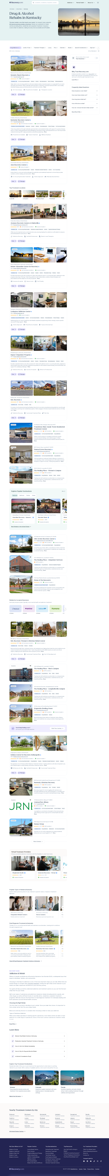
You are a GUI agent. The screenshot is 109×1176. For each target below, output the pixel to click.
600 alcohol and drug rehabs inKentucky (20, 24)
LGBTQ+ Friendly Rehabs (33, 1157)
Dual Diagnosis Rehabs (51, 1157)
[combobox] (45, 2)
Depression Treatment (51, 1151)
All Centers (12, 9)
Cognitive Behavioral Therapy (34, 1153)
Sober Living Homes (32, 1155)
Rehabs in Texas (13, 1155)
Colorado (38, 1087)
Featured (15, 495)
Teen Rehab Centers (50, 1155)
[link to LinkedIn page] (87, 1161)
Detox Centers (31, 1151)
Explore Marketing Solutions (90, 1151)
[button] (92, 51)
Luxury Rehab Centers (32, 1149)
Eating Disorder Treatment (52, 1149)
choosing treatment (33, 983)
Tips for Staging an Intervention (72, 1155)
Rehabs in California (14, 1151)
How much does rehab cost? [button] (79, 95)
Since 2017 (91, 74)
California (21, 495)
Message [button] (22, 94)
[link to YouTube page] (90, 1161)
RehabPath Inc (74, 1169)
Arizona (12, 1087)
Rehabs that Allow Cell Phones (34, 1162)
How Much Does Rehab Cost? (71, 1157)
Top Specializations (51, 1146)
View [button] (13, 94)
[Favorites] (98, 2)
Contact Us (86, 1155)
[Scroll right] (98, 47)
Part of (17, 76)
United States (19, 9)
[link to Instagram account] (97, 1161)
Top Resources (68, 1146)
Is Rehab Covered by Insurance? (72, 1153)
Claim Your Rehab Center (89, 1149)
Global (33, 495)
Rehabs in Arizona (13, 1157)
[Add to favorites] (64, 57)
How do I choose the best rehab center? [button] (83, 107)
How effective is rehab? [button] (78, 103)
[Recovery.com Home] (16, 2)
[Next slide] (65, 63)
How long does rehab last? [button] (79, 99)
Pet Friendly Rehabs (32, 1161)
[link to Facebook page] (101, 1161)
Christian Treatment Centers (53, 1162)
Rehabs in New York (14, 1153)
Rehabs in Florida (13, 1149)
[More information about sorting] (99, 51)
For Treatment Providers (90, 1146)
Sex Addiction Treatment (52, 1161)
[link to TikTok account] (94, 1161)
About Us (85, 1153)
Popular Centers (32, 1146)
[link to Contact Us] (84, 1161)
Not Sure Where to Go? (16, 1146)
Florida (28, 495)
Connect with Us (88, 1158)
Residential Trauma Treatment (53, 1159)
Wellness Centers (31, 1159)
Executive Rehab (50, 1153)
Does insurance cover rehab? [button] (79, 91)
